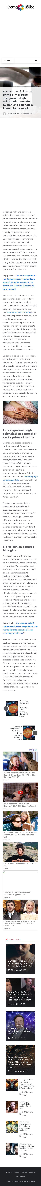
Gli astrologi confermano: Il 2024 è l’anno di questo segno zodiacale (25, 1126)
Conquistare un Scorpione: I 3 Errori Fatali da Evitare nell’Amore (27, 1147)
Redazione (17, 1172)
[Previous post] (6, 709)
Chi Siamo (8, 1172)
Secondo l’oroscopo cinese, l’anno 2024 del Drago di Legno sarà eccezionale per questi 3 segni (20, 1062)
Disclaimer (32, 1172)
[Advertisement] (20, 36)
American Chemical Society (19, 312)
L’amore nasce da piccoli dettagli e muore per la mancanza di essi (20, 963)
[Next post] (35, 733)
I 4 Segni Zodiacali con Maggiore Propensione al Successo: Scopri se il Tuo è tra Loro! (27, 1084)
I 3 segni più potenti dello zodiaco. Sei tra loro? (25, 1105)
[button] (36, 60)
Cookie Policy (20, 1176)
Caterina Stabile (14, 113)
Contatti (24, 1172)
